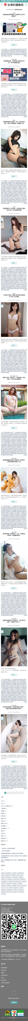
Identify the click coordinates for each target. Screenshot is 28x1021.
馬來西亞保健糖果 (5, 982)
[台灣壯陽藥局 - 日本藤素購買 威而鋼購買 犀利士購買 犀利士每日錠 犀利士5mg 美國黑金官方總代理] (14, 4)
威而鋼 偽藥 (20, 98)
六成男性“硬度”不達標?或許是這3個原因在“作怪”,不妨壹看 (14, 295)
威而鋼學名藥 (18, 50)
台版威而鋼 (23, 95)
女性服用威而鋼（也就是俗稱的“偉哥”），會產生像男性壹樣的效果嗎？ (14, 707)
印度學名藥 (3, 970)
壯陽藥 (13, 59)
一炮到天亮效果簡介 (5, 851)
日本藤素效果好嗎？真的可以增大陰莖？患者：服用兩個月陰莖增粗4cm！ (14, 856)
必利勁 (17, 53)
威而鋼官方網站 (8, 104)
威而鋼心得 (9, 51)
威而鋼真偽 (18, 51)
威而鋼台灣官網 (8, 440)
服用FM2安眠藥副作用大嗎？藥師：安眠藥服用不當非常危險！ (13, 860)
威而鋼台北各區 (8, 100)
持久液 (2, 977)
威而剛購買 (10, 98)
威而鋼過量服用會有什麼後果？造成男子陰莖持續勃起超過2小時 (14, 460)
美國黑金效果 (18, 114)
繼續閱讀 (14, 44)
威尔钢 (13, 96)
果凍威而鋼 (5, 111)
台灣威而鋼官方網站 (10, 95)
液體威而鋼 (4, 450)
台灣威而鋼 (4, 95)
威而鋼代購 (16, 49)
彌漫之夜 (3, 818)
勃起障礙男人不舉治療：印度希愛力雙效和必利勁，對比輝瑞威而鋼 (14, 209)
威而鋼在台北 (8, 103)
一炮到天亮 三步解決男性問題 (8, 848)
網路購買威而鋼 (17, 54)
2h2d (2, 801)
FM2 (2, 803)
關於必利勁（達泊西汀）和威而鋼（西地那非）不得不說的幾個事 (14, 378)
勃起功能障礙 (16, 94)
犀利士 (12, 54)
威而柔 (13, 98)
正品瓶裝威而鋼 (15, 111)
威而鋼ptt (24, 98)
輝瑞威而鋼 (5, 55)
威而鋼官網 (4, 51)
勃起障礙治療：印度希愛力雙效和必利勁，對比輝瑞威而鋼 (14, 61)
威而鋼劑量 (24, 99)
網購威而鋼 (3, 114)
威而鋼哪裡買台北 (19, 102)
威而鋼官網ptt (19, 104)
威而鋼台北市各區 (20, 100)
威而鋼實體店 (4, 444)
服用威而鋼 (5, 449)
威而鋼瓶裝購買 (5, 107)
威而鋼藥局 (15, 107)
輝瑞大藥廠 (21, 115)
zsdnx (16, 19)
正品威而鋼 (9, 54)
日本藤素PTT (4, 828)
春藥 (2, 830)
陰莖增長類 (3, 980)
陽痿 (3, 116)
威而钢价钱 (4, 196)
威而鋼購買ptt (9, 108)
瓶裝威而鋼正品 (17, 112)
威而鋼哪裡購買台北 (7, 441)
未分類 (2, 833)
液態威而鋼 (20, 111)
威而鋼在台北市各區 (22, 103)
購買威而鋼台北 (4, 202)
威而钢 (14, 53)
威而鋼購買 (10, 53)
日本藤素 (23, 53)
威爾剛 (16, 96)
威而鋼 (5, 49)
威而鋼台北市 (14, 100)
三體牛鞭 (3, 808)
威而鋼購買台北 (15, 108)
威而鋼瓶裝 (18, 106)
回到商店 (14, 1002)
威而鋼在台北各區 (14, 103)
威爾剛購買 (6, 436)
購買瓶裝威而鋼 (16, 115)
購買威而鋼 (23, 114)
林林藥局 (22, 1017)
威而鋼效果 (13, 51)
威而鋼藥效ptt (3, 446)
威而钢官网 (12, 110)
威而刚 (3, 98)
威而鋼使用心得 (4, 99)
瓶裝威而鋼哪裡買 (10, 112)
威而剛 (6, 98)
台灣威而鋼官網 (18, 95)
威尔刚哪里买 (8, 96)
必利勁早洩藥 (4, 975)
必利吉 (20, 53)
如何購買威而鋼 (4, 183)
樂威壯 (5, 54)
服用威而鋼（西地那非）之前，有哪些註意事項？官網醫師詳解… (14, 534)
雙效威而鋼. (10, 55)
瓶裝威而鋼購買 (23, 112)
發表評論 (25, 55)
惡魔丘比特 (3, 823)
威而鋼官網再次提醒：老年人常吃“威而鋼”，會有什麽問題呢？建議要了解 (14, 122)
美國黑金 (22, 54)
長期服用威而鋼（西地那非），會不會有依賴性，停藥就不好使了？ (14, 621)
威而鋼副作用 (20, 49)
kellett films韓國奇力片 (6, 806)
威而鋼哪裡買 (6, 50)
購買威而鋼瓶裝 (9, 115)
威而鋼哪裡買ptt (12, 50)
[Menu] (2, 4)
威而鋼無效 (13, 106)
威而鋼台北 (3, 100)
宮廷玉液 (3, 816)
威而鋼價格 (9, 99)
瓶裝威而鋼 (4, 112)
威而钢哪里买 (7, 110)
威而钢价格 (23, 108)
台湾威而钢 (7, 433)
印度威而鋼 (21, 94)
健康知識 (12, 180)
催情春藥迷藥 (4, 967)
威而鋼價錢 (14, 99)
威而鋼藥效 (6, 53)
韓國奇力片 (3, 840)
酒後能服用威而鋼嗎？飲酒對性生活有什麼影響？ (14, 15)
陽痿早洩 (22, 891)
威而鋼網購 (22, 51)
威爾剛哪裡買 (20, 96)
